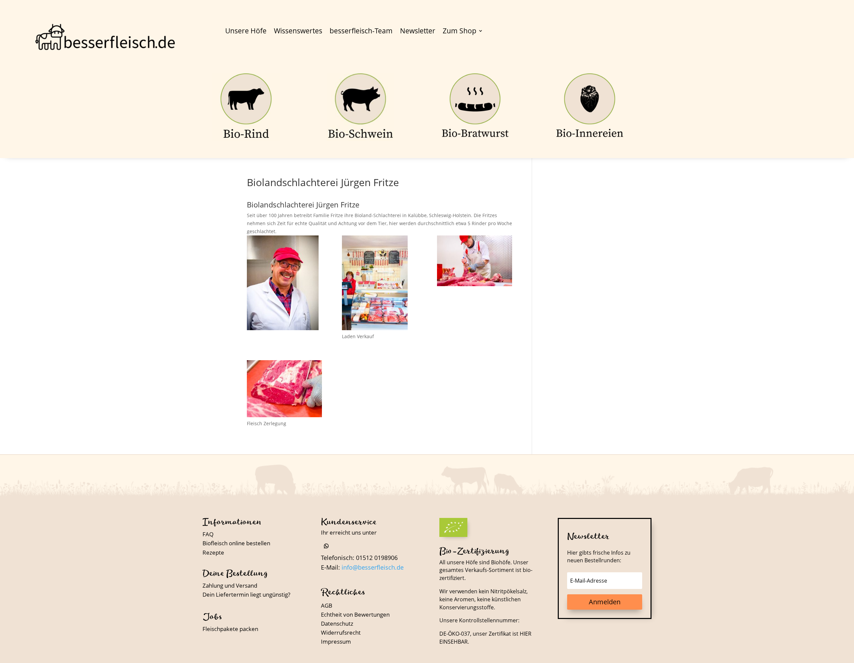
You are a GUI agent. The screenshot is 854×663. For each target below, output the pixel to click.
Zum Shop (459, 31)
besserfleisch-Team (361, 31)
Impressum (336, 641)
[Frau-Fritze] (379, 284)
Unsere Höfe (246, 31)
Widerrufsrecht (341, 632)
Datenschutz (337, 623)
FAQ (208, 534)
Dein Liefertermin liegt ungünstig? (246, 594)
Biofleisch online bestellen (236, 543)
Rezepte (213, 552)
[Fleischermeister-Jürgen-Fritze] (284, 284)
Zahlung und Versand (229, 585)
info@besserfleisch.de (373, 567)
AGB (326, 605)
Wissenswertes (298, 31)
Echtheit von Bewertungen (355, 614)
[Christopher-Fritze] (474, 261)
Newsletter (417, 31)
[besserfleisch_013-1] (284, 390)
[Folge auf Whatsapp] (326, 546)
